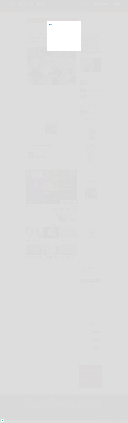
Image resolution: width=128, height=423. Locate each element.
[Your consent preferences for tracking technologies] (2, 420)
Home (50, 24)
